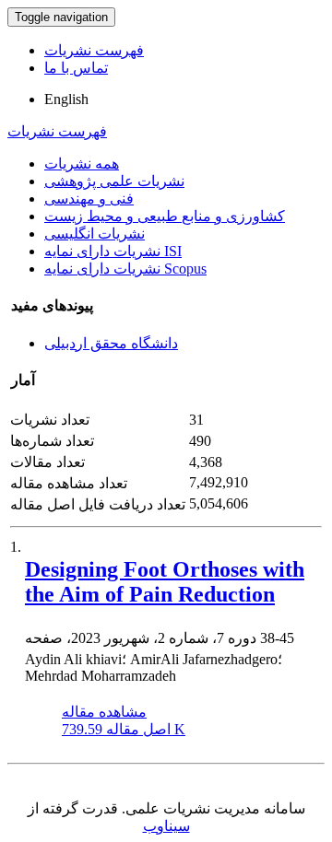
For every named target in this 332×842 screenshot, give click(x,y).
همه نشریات (81, 163)
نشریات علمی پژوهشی (114, 181)
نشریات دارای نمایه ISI (113, 251)
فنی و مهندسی (89, 198)
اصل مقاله (123, 729)
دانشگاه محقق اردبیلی (111, 343)
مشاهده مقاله (104, 711)
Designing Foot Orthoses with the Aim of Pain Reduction (164, 581)
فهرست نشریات (94, 50)
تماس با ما (76, 68)
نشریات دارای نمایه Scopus (125, 268)
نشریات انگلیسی (94, 233)
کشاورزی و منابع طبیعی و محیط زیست (164, 216)
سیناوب (166, 826)
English (66, 99)
